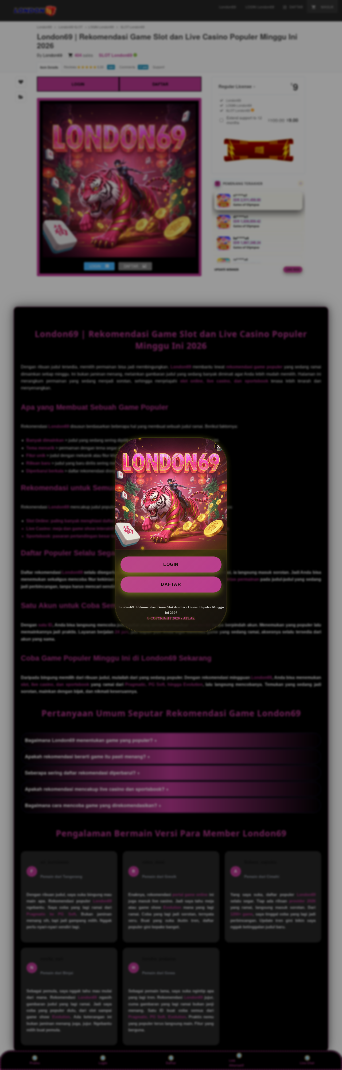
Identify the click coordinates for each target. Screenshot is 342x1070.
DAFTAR (171, 584)
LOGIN (171, 564)
